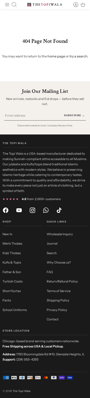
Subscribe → (74, 115)
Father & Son (12, 272)
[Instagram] (32, 210)
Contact (53, 319)
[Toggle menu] (7, 4)
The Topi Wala (21, 391)
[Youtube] (19, 210)
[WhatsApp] (46, 210)
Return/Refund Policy (62, 281)
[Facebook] (5, 210)
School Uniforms (15, 310)
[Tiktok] (59, 210)
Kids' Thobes (12, 253)
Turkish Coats (13, 281)
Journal (52, 243)
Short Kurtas (12, 291)
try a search (78, 56)
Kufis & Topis (12, 262)
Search (52, 253)
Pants (7, 300)
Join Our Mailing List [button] (45, 91)
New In (7, 234)
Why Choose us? (59, 262)
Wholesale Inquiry (60, 234)
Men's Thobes (12, 243)
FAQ (50, 272)
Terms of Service (59, 291)
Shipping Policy (58, 300)
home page (56, 56)
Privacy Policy (57, 310)
